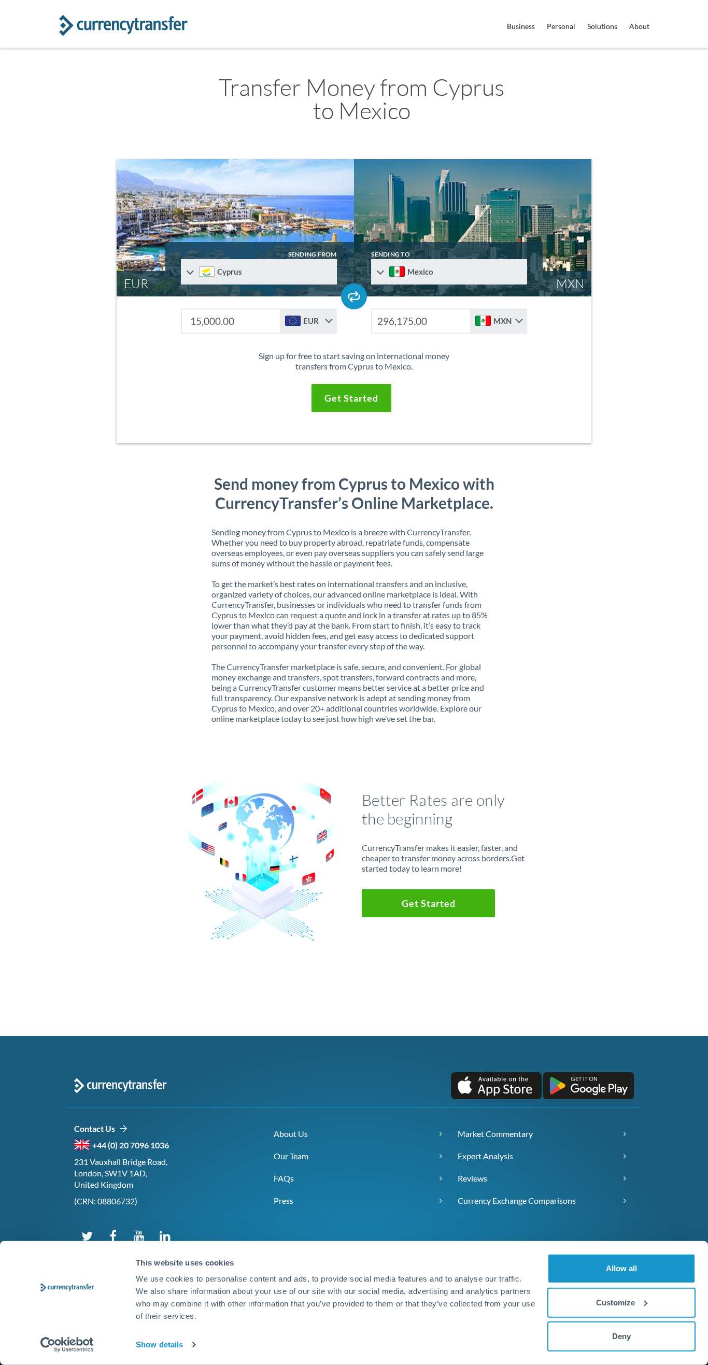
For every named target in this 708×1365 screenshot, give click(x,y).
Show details (159, 1344)
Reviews (472, 1178)
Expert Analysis (485, 1156)
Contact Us (96, 1128)
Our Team (291, 1156)
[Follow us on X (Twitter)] (87, 1235)
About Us (291, 1134)
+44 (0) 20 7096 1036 (130, 1145)
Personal (561, 26)
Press (283, 1200)
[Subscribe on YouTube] (139, 1235)
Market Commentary (495, 1134)
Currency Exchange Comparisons (517, 1200)
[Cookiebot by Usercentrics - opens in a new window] (67, 1345)
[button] (351, 398)
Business (521, 26)
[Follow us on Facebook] (113, 1235)
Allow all (621, 1268)
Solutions (602, 26)
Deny (621, 1336)
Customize (615, 1302)
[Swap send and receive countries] (354, 296)
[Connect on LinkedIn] (165, 1235)
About (639, 26)
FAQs (284, 1178)
